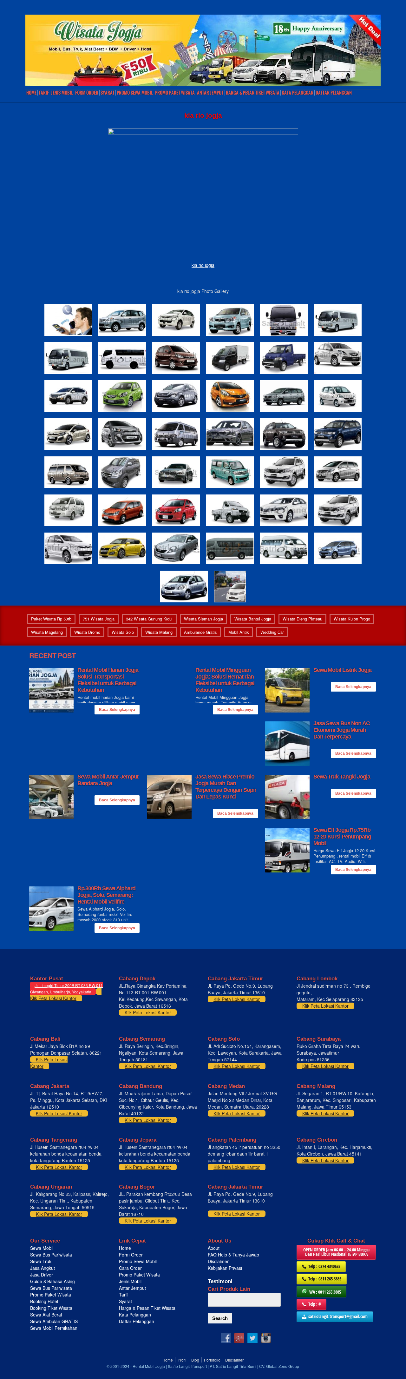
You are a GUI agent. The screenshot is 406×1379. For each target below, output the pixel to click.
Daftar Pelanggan (334, 93)
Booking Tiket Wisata (52, 1308)
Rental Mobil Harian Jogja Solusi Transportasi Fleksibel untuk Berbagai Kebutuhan (108, 680)
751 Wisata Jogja (99, 619)
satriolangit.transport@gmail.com (338, 1316)
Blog (195, 1359)
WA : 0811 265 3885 (325, 1292)
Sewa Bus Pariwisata (51, 1254)
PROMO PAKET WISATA (175, 93)
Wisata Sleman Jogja (203, 619)
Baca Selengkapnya (117, 709)
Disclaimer (218, 1261)
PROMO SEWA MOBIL (135, 93)
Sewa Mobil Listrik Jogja (342, 670)
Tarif (44, 93)
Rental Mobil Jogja (149, 1366)
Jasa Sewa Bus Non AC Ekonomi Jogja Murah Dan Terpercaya (341, 730)
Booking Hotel (44, 1301)
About (213, 1248)
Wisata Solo (123, 632)
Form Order (86, 93)
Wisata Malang (159, 632)
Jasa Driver (41, 1274)
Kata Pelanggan (297, 93)
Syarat (108, 93)
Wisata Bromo (87, 632)
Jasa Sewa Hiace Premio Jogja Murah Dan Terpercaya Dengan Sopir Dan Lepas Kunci (225, 786)
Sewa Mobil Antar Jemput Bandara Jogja (108, 779)
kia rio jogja (203, 265)
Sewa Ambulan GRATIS (54, 1321)
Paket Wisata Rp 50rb (51, 619)
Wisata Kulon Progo (352, 619)
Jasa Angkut (43, 1268)
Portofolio (212, 1359)
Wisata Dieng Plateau (302, 619)
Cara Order (130, 1268)
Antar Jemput (210, 93)
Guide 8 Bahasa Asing (52, 1281)
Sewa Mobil (41, 1248)
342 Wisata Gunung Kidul (149, 619)
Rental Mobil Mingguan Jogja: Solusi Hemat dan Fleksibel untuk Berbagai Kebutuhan (225, 680)
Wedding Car (272, 632)
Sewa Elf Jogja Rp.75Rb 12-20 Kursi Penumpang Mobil (342, 836)
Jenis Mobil (62, 93)
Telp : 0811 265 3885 (324, 1279)
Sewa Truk (41, 1261)
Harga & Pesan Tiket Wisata (252, 93)
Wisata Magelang (47, 632)
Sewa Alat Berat (46, 1314)
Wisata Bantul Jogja (252, 619)
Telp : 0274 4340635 (324, 1266)
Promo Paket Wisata (50, 1294)
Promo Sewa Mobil (138, 1261)
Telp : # (314, 1304)
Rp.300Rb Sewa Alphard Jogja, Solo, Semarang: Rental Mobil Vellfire (106, 895)
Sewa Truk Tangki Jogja (341, 776)
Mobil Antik (238, 632)
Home (31, 93)
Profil (182, 1359)
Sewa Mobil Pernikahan (53, 1328)
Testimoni (220, 1281)
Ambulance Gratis (200, 632)
